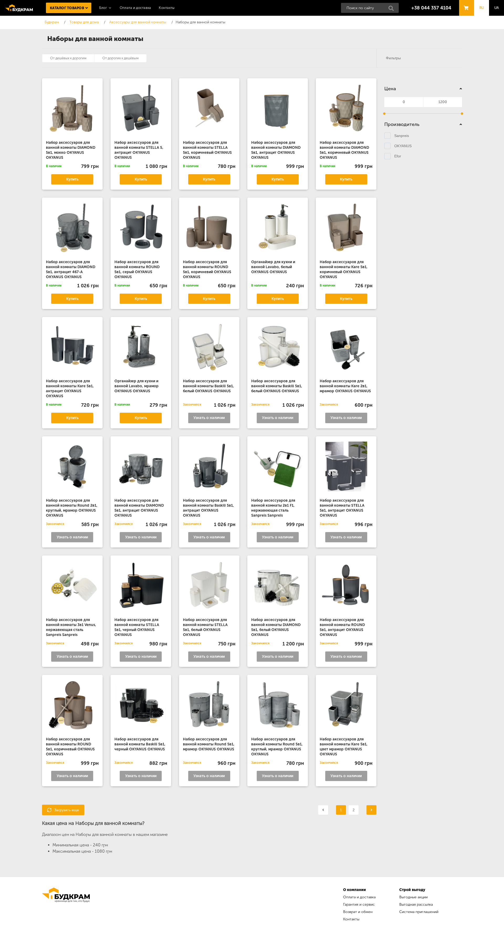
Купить (72, 179)
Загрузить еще (66, 810)
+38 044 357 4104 (431, 8)
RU (481, 8)
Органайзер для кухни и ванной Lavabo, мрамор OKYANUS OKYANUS (136, 386)
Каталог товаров (67, 8)
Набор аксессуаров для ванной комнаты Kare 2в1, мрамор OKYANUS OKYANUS (345, 386)
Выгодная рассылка (416, 904)
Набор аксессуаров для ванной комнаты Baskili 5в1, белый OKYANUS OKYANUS (208, 386)
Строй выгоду (412, 890)
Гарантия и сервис (359, 904)
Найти (392, 10)
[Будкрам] (66, 905)
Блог (103, 8)
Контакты (167, 8)
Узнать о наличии (209, 418)
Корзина (465, 3)
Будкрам (19, 7)
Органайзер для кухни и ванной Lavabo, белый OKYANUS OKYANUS (273, 267)
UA (496, 8)
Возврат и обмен (357, 912)
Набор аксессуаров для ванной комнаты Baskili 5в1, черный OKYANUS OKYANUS (139, 744)
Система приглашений (418, 912)
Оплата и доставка (135, 8)
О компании (354, 890)
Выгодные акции (413, 897)
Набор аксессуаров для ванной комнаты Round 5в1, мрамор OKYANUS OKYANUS (208, 744)
